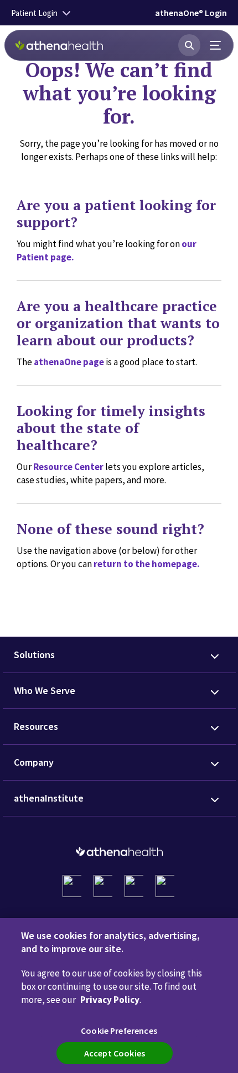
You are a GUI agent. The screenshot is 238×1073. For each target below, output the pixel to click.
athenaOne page (69, 362)
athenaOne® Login (191, 12)
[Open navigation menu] (216, 45)
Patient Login (34, 13)
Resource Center (68, 467)
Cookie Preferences (119, 1030)
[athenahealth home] (59, 45)
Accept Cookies (114, 1053)
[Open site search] (189, 45)
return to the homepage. (147, 564)
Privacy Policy (109, 1000)
